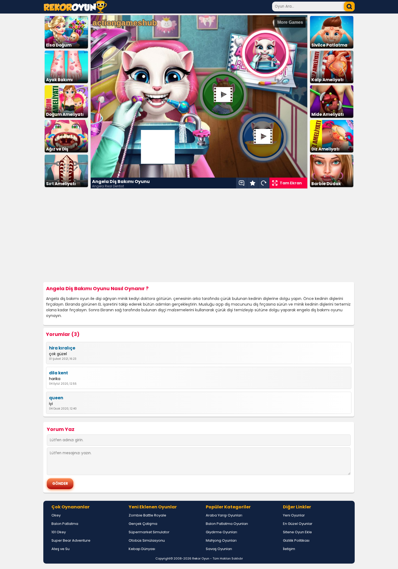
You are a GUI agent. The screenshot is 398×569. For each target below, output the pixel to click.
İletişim (289, 548)
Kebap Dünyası (142, 548)
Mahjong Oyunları (221, 540)
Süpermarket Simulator (149, 532)
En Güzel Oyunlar (297, 523)
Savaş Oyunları (219, 548)
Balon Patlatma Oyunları (227, 523)
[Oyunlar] (75, 11)
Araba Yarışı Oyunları (224, 515)
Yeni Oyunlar (294, 515)
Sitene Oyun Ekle (297, 532)
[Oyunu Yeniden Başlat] (263, 183)
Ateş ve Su (60, 548)
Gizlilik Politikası (296, 540)
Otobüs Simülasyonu (147, 540)
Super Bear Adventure (70, 540)
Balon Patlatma (64, 523)
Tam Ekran (291, 183)
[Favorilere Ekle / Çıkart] (252, 183)
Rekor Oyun (200, 558)
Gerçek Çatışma (143, 523)
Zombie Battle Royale (147, 515)
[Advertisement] (199, 235)
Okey (56, 515)
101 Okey (58, 532)
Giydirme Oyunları (221, 532)
